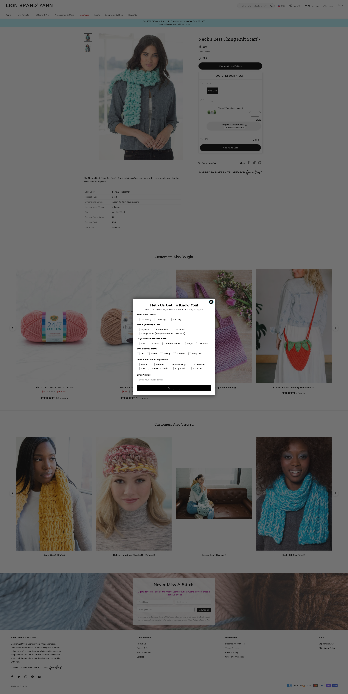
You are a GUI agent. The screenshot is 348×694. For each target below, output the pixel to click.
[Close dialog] (211, 302)
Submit (174, 388)
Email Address (144, 375)
